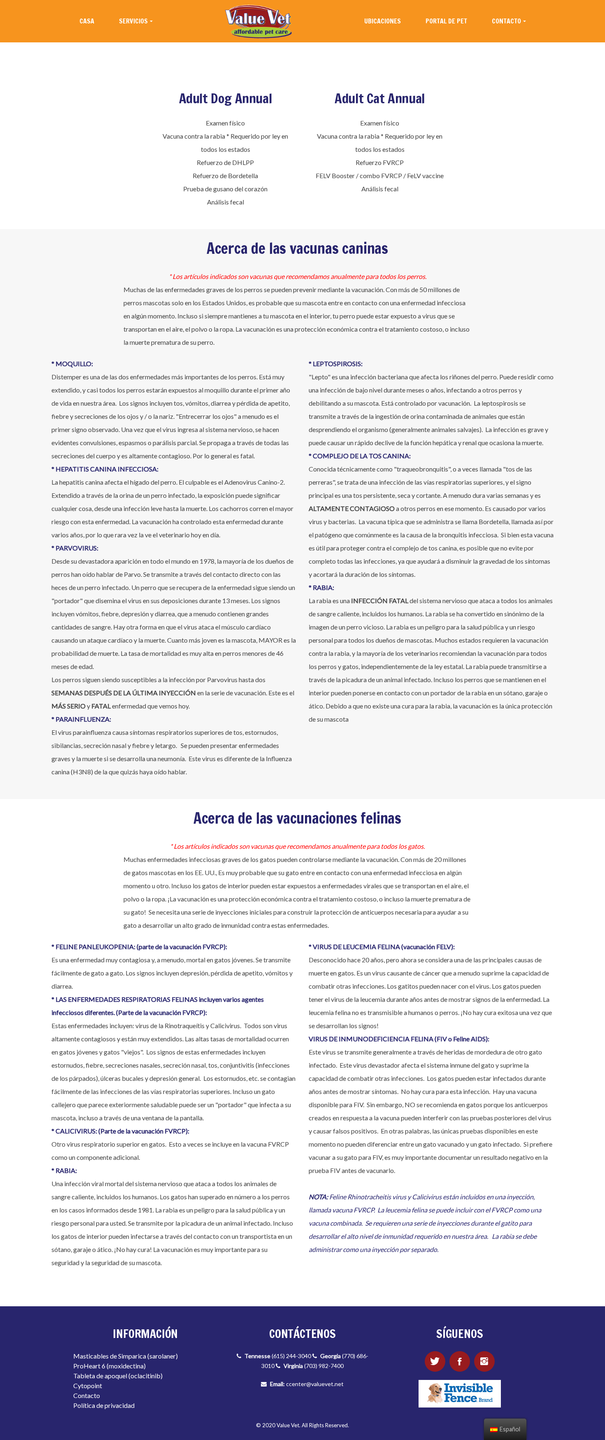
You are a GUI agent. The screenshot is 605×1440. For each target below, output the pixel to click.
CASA (86, 21)
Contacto (86, 1395)
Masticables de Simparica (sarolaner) (125, 1356)
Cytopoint (87, 1385)
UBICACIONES (382, 21)
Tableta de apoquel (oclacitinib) (118, 1376)
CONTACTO (506, 21)
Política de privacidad (104, 1405)
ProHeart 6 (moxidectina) (109, 1366)
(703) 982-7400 (324, 1365)
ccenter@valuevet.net (315, 1383)
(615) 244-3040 (291, 1355)
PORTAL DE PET (446, 21)
